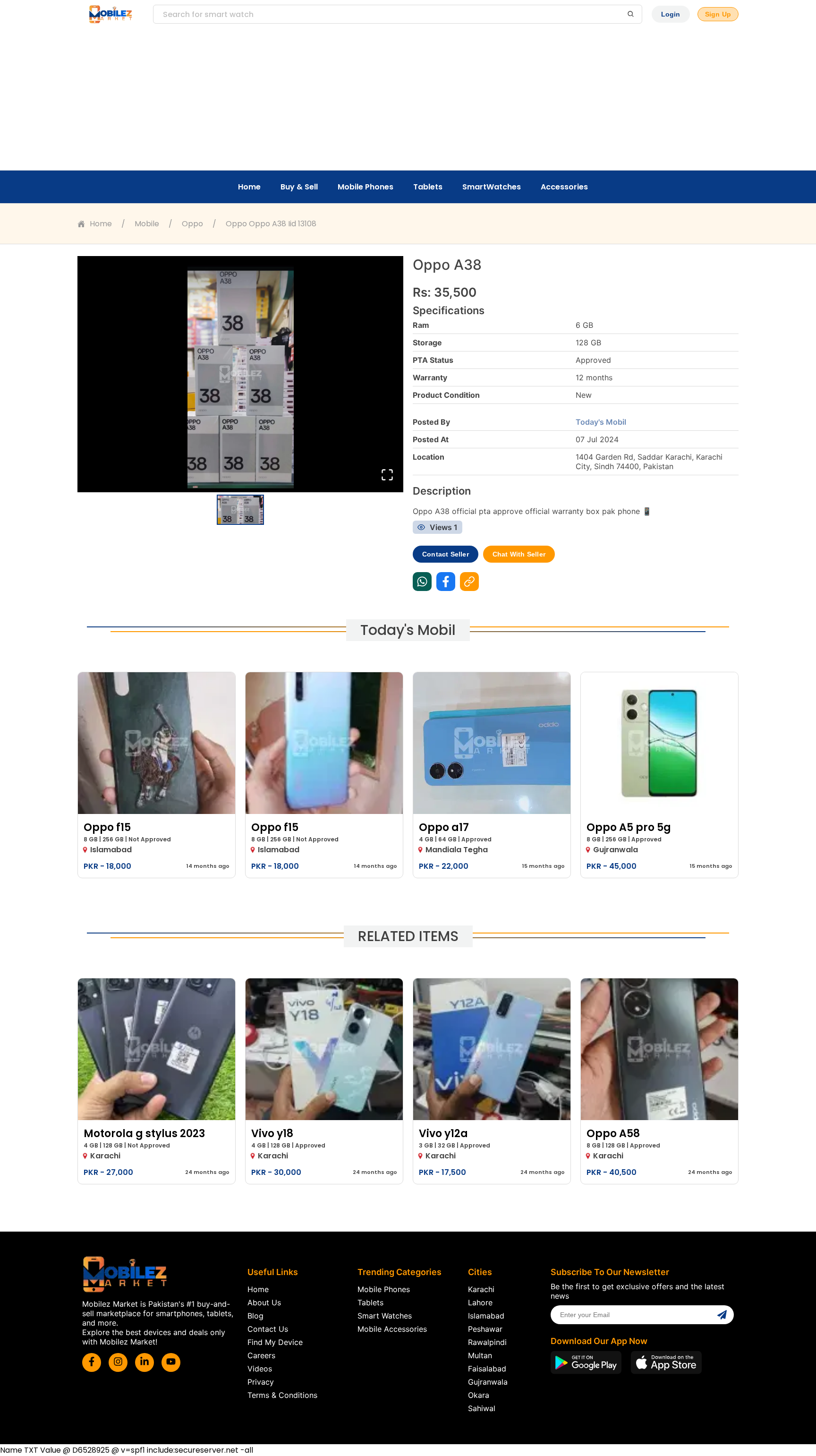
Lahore (480, 1302)
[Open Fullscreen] (387, 475)
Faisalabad (487, 1368)
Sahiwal (481, 1408)
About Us (264, 1302)
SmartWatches (491, 186)
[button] (240, 374)
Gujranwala (488, 1382)
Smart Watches (384, 1315)
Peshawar (485, 1329)
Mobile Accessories (392, 1329)
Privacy (260, 1382)
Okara (478, 1395)
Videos (259, 1368)
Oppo (192, 223)
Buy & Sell (299, 186)
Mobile (147, 223)
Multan (480, 1355)
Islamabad (486, 1315)
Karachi (481, 1289)
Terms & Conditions (282, 1395)
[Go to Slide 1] (240, 510)
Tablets (427, 186)
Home (249, 186)
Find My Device (275, 1342)
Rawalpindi (487, 1342)
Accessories (564, 186)
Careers (261, 1355)
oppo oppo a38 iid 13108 (271, 223)
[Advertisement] (408, 99)
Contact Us (267, 1329)
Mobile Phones (365, 186)
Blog (255, 1315)
